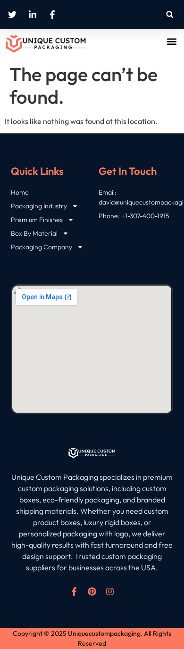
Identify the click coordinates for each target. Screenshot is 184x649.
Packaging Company (41, 247)
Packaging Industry (39, 206)
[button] (169, 14)
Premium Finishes (37, 219)
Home (20, 192)
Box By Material (34, 233)
